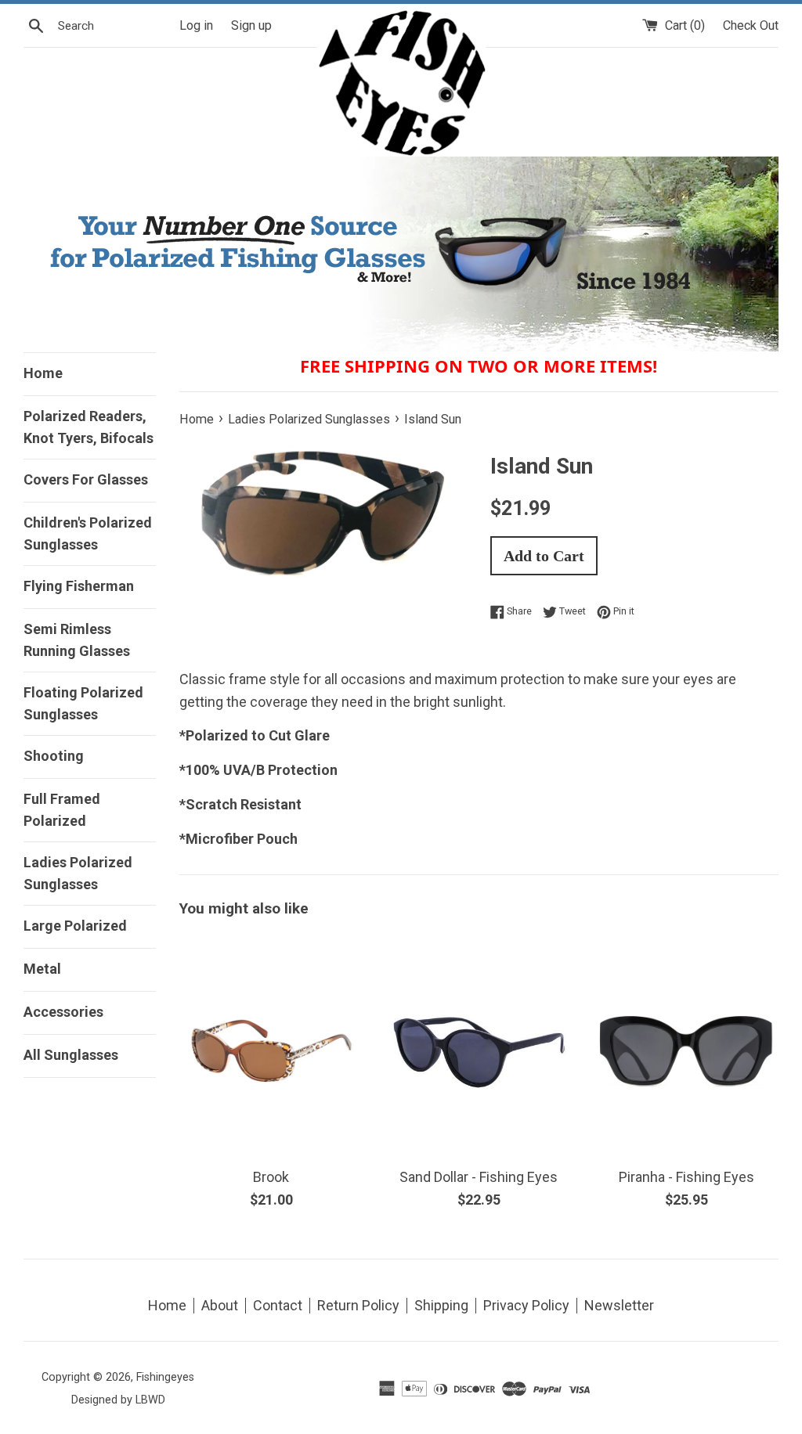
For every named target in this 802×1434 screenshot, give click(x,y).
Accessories (63, 1011)
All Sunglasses (70, 1055)
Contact (277, 1305)
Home (43, 373)
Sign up (251, 25)
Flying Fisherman (78, 586)
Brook (271, 1177)
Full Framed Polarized (61, 810)
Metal (42, 968)
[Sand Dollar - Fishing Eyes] (479, 976)
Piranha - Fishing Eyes (686, 1177)
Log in (196, 25)
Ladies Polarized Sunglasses (77, 873)
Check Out (751, 25)
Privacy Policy (526, 1305)
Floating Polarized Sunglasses (83, 703)
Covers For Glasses (85, 479)
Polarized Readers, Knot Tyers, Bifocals (88, 427)
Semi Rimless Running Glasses (76, 640)
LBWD (150, 1400)
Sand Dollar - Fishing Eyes (478, 1177)
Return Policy (358, 1305)
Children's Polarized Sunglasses (87, 533)
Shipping (441, 1305)
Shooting (53, 756)
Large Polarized (75, 925)
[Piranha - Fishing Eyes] (686, 1023)
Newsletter (619, 1305)
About (219, 1305)
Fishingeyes (165, 1377)
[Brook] (271, 1023)
